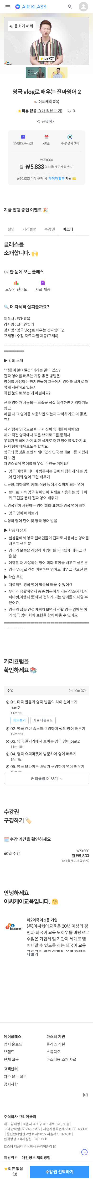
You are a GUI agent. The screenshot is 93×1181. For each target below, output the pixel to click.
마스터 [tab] (68, 229)
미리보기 (19, 720)
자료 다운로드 (43, 720)
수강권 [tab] (49, 229)
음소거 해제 (23, 26)
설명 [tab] (11, 229)
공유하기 (48, 121)
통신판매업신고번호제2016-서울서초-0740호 (39, 1134)
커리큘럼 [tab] (29, 229)
